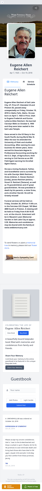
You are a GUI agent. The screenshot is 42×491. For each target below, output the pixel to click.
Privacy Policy (15, 481)
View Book (11, 333)
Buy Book (23, 333)
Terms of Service (27, 481)
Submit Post (21, 405)
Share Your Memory (14, 367)
